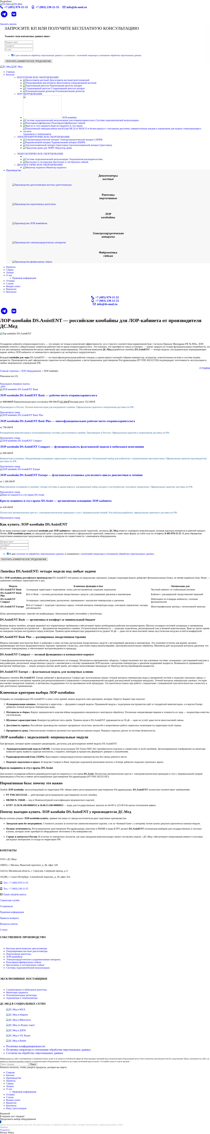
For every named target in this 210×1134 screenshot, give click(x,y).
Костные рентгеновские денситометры (26, 948)
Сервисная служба (9, 900)
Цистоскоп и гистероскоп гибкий (70, 162)
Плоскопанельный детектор (70, 91)
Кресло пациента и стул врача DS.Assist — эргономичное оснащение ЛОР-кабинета (56, 500)
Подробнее (5, 1130)
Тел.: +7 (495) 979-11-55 (16, 882)
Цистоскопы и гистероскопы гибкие (25, 965)
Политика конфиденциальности (25, 1046)
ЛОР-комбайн (69, 117)
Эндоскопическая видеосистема (85, 159)
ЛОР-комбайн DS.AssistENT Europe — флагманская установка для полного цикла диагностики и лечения (71, 475)
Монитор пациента (56, 167)
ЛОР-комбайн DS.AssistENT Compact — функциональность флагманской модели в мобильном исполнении (72, 446)
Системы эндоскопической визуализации (28, 967)
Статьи (3, 929)
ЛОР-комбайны (14, 956)
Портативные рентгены (18, 954)
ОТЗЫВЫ (204, 368)
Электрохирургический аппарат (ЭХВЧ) (80, 139)
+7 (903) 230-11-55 (47, 7)
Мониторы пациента (17, 992)
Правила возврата (9, 918)
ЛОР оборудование (31, 371)
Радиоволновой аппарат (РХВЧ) (68, 142)
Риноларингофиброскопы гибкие (23, 962)
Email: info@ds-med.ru (15, 894)
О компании (6, 906)
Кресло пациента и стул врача (67, 125)
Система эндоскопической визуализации (117, 120)
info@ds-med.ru (76, 7)
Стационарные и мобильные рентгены (26, 989)
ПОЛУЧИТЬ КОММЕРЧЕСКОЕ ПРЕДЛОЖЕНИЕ (28, 61)
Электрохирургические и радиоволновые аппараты (33, 959)
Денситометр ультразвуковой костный (76, 83)
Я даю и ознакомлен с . (78, 55)
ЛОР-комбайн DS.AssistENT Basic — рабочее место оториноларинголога (48, 395)
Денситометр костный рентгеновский (69, 80)
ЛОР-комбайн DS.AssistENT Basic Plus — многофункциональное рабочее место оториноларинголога (67, 421)
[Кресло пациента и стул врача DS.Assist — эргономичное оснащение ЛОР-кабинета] (22, 494)
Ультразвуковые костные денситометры (27, 951)
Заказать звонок (8, 24)
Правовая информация (24, 278)
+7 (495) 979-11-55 (16, 7)
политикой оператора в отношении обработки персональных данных (109, 55)
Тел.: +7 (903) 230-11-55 (16, 888)
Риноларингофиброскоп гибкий (68, 123)
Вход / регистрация (16, 1108)
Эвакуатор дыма (63, 148)
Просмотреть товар (10, 412)
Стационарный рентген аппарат (67, 88)
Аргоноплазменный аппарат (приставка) (90, 145)
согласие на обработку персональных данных (41, 55)
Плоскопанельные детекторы (21, 995)
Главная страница (9, 371)
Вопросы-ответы (9, 924)
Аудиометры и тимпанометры (22, 998)
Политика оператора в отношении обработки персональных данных (48, 1049)
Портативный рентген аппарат (65, 85)
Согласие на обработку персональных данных (34, 1053)
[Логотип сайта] (5, 4)
